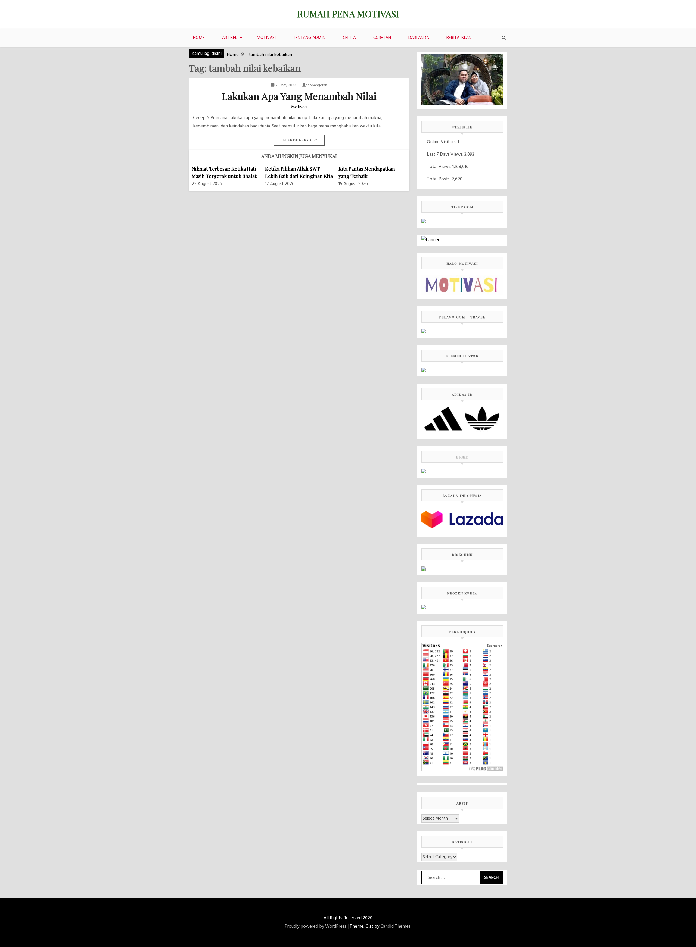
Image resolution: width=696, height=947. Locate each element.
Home (199, 37)
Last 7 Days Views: (445, 154)
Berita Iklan (458, 37)
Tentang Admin (309, 37)
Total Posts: (439, 179)
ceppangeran (316, 85)
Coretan (382, 37)
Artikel (229, 37)
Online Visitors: (442, 142)
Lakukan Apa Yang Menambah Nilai (299, 95)
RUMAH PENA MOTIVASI (348, 13)
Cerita (349, 37)
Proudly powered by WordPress (315, 926)
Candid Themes (395, 926)
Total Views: (439, 166)
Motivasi (266, 37)
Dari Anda (418, 37)
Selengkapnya (297, 140)
